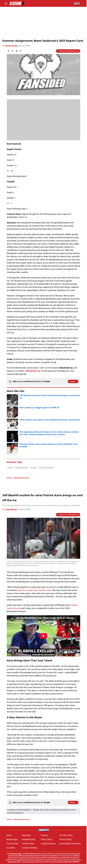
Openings (26, 835)
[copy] (20, 50)
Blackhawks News (21, 467)
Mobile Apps (12, 839)
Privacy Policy (65, 839)
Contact (44, 835)
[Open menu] (6, 3)
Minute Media (17, 854)
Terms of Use (12, 843)
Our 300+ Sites (65, 835)
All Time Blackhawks (46, 467)
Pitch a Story (46, 839)
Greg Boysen (11, 509)
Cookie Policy (28, 843)
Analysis (33, 467)
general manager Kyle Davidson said (34, 590)
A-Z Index (10, 848)
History (10, 467)
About (9, 835)
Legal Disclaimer (48, 843)
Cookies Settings (29, 848)
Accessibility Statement (70, 843)
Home (9, 478)
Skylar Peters (11, 46)
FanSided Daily (28, 839)
